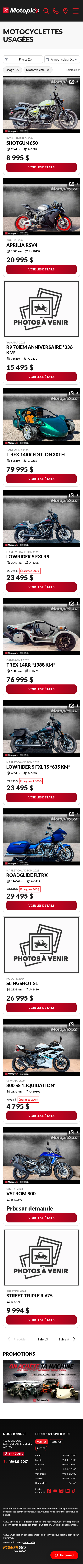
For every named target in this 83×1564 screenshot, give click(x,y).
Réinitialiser (73, 69)
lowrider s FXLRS (27, 556)
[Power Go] (41, 1549)
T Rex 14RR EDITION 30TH (35, 454)
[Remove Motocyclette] (48, 69)
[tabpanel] (55, 1469)
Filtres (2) (25, 59)
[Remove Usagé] (17, 69)
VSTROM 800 (21, 1193)
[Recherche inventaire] (46, 10)
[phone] (55, 10)
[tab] (41, 1441)
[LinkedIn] (67, 1490)
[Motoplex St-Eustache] (21, 11)
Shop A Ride (29, 1542)
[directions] (65, 10)
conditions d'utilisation (39, 1524)
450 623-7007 (18, 1461)
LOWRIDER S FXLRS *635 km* (38, 767)
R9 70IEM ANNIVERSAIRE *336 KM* (39, 349)
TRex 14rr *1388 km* (30, 665)
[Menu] (75, 11)
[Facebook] (49, 1490)
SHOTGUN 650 (22, 143)
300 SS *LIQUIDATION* (31, 1085)
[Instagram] (61, 1490)
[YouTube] (55, 1490)
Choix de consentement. (65, 1524)
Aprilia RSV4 (21, 245)
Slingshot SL (22, 983)
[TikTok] (73, 1490)
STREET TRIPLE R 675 (29, 1295)
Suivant (64, 1339)
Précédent (21, 1339)
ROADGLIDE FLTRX (27, 875)
